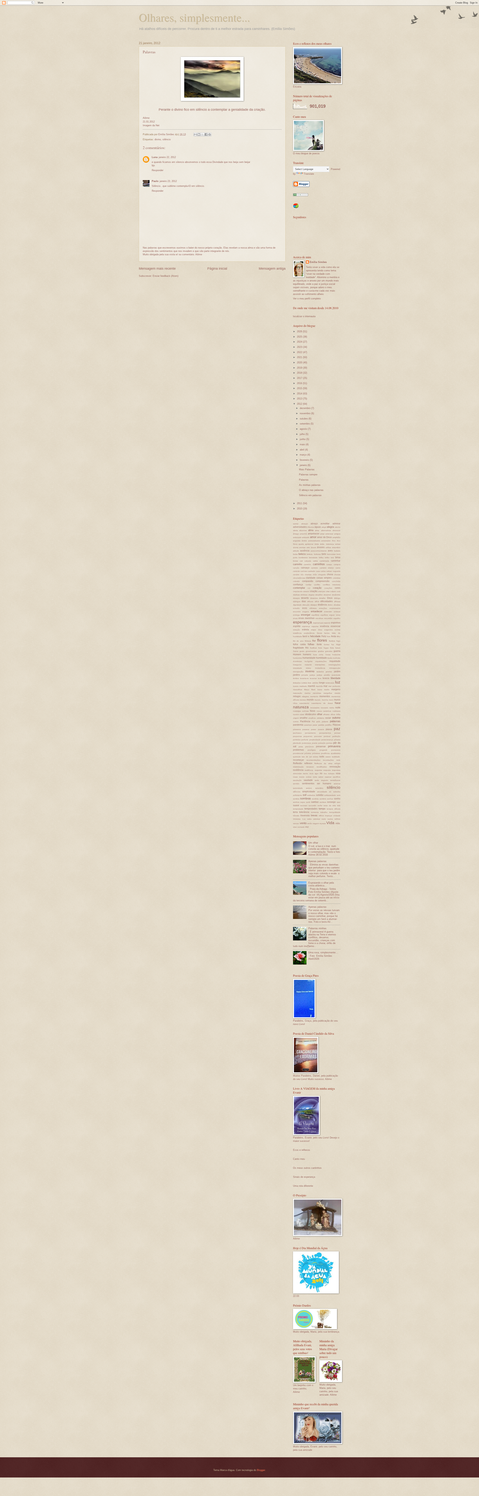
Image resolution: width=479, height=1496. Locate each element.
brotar (295, 561)
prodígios (312, 750)
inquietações (321, 661)
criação (313, 591)
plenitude (297, 743)
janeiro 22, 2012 (167, 157)
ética (320, 630)
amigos (337, 534)
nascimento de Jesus (322, 703)
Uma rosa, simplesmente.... (323, 952)
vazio (323, 819)
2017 (300, 378)
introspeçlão (298, 672)
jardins (296, 675)
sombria (315, 799)
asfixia (328, 547)
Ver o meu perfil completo (307, 298)
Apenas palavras (317, 861)
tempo (322, 808)
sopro (302, 802)
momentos (324, 696)
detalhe (322, 598)
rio (321, 773)
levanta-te (304, 678)
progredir (323, 750)
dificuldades (326, 601)
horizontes (297, 658)
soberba (336, 792)
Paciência (305, 721)
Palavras (304, 479)
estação (296, 630)
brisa (337, 557)
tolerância (304, 812)
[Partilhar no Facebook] (206, 134)
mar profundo (334, 686)
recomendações (313, 760)
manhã (311, 686)
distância (322, 605)
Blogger (261, 1470)
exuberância (309, 633)
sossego (331, 802)
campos (337, 564)
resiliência (298, 770)
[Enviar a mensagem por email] (195, 134)
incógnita (308, 661)
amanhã (303, 534)
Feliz (323, 636)
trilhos (321, 816)
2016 (300, 383)
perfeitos (296, 740)
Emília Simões (318, 262)
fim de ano (298, 641)
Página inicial (217, 268)
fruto (320, 648)
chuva (330, 574)
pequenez (307, 736)
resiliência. (309, 770)
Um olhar (313, 842)
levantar (313, 678)
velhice (337, 819)
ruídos (308, 777)
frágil (338, 644)
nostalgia (297, 711)
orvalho (303, 718)
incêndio (336, 658)
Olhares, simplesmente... (194, 17)
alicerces (303, 530)
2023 (300, 347)
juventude (336, 675)
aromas (302, 547)
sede (317, 780)
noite (337, 707)
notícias (305, 711)
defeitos (303, 595)
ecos (304, 608)
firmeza (308, 641)
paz (337, 728)
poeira (314, 743)
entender (328, 612)
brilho (327, 558)
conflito (317, 585)
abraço (314, 523)
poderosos (306, 743)
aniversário (326, 541)
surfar (320, 805)
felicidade (315, 636)
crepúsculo (297, 591)
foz (332, 644)
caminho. (308, 564)
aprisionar (309, 544)
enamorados (334, 608)
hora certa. (318, 655)
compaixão (307, 581)
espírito (296, 626)
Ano (333, 541)
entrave (337, 612)
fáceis (319, 633)
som (338, 795)
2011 (300, 503)
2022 (300, 352)
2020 (300, 362)
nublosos (336, 711)
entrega (296, 615)
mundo (310, 700)
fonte (319, 644)
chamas (308, 575)
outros (295, 722)
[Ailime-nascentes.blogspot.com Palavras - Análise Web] (296, 207)
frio (307, 648)
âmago (296, 534)
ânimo (304, 541)
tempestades (311, 809)
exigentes (328, 630)
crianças (321, 591)
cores (337, 588)
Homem (297, 654)
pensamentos (325, 733)
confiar (308, 585)
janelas (329, 672)
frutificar (313, 648)
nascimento (304, 703)
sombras (305, 798)
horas (328, 655)
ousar (328, 718)
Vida (330, 823)
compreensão (322, 581)
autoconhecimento (319, 551)
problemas (298, 750)
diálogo (337, 598)
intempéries (320, 665)
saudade (308, 780)
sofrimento (297, 795)
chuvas (337, 575)
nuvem (296, 714)
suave (296, 805)
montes (303, 700)
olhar (319, 714)
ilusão (329, 658)
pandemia (298, 725)
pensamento (310, 733)
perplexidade (315, 740)
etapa (313, 630)
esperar (327, 623)
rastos (328, 757)
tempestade (298, 809)
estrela (305, 630)
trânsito (296, 816)
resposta (327, 770)
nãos (295, 703)
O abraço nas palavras (311, 490)
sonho (337, 799)
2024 (300, 341)
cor (309, 588)
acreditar (325, 523)
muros (337, 700)
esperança (302, 622)
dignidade (297, 605)
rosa (338, 773)
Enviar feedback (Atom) (165, 276)
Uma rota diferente (303, 1185)
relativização (298, 767)
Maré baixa (316, 690)
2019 (300, 367)
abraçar (304, 524)
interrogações (334, 665)
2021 (300, 357)
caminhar (335, 561)
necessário (315, 708)
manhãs (319, 686)
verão (309, 823)
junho (303, 439)
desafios (319, 595)
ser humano (324, 783)
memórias (317, 693)
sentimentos (308, 783)
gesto (302, 651)
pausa (329, 729)
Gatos (295, 651)
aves (330, 551)
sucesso (303, 805)
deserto (305, 598)
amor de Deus (324, 537)
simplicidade (308, 791)
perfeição (336, 736)
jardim (337, 671)
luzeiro (296, 686)
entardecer (316, 611)
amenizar (329, 534)
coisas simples (324, 578)
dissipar (313, 605)
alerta (295, 530)
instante (308, 665)
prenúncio (309, 747)
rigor (316, 773)
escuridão (328, 618)
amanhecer (313, 534)
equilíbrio (315, 615)
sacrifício (336, 777)
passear (305, 729)
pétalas (337, 740)
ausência (304, 551)
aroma (295, 547)
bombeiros (303, 558)
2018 (300, 372)
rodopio (331, 773)
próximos (316, 753)
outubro (304, 418)
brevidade (313, 558)
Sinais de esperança (304, 1176)
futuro (337, 648)
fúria (332, 648)
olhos (332, 714)
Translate (309, 173)
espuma (315, 626)
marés (326, 690)
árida (317, 544)
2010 (300, 508)
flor (314, 640)
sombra (296, 799)
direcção (306, 605)
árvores (321, 547)
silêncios (296, 792)
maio (303, 444)
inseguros (297, 665)
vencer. (296, 823)
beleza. (310, 554)
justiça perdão (323, 675)
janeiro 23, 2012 (168, 181)
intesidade (297, 668)
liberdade (335, 678)
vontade (301, 827)
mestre (337, 693)
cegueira (336, 571)
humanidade (309, 658)
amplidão (336, 537)
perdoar (327, 736)
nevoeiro (324, 708)
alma (310, 530)
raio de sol (307, 757)
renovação (334, 767)
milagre (297, 696)
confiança (298, 584)
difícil (317, 601)
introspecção (334, 668)
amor (313, 537)
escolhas (319, 618)
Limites (304, 683)
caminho (297, 564)
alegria (330, 526)
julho (303, 434)
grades (321, 651)
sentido (296, 784)
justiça (312, 675)
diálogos (296, 601)
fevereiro (305, 460)
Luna (155, 157)
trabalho (323, 812)
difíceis (310, 601)
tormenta (315, 812)
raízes (315, 757)
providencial (298, 753)
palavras (335, 721)
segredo (324, 780)
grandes (328, 651)
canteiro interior (327, 568)
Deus (329, 598)
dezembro (305, 408)
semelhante (335, 780)
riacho (305, 773)
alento (337, 527)
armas (337, 544)
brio (332, 558)
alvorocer (336, 530)
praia (301, 747)
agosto (304, 428)
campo (329, 564)
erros (338, 615)
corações (328, 588)
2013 (300, 398)
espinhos (335, 623)
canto (337, 568)
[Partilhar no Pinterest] (209, 134)
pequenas (297, 736)
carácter (296, 571)
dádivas (296, 595)
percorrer (318, 736)
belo (324, 554)
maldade (303, 686)
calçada (307, 561)
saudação (297, 780)
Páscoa (336, 725)
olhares (326, 714)
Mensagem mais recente (157, 268)
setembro (305, 423)
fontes (326, 644)
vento (303, 823)
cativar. (329, 571)
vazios (330, 819)
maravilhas (297, 690)
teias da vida (330, 805)
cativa (323, 571)
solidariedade (330, 795)
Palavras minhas (317, 928)
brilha (321, 558)
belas (295, 554)
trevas (314, 815)
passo (313, 729)
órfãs (338, 714)
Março (306, 690)
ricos (311, 773)
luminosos (330, 683)
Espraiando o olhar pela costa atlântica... (321, 884)
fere (328, 636)
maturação (297, 693)
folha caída (299, 644)
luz (337, 682)
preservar (321, 746)
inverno (309, 671)
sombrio (323, 799)
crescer (306, 591)
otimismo (320, 718)
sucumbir (312, 805)
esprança (306, 626)
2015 (300, 388)
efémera (313, 608)
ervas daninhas (306, 618)
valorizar (316, 819)
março (303, 454)
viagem (316, 823)
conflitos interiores (331, 585)
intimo (308, 668)
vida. (337, 823)
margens (335, 689)
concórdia (336, 581)
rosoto (301, 777)
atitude (296, 551)
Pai (313, 722)
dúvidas (337, 605)
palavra (325, 722)
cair (301, 561)
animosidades (314, 541)
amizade (305, 537)
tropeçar (328, 816)
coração (317, 587)
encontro (297, 612)
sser (338, 802)
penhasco (297, 733)
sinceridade (322, 792)
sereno (309, 788)
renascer (310, 767)
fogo (338, 641)
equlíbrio (324, 615)
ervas (295, 618)
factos (326, 633)
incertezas (297, 661)
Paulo (155, 181)
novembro (305, 413)
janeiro (304, 465)
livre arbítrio (313, 683)
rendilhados (322, 767)
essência (324, 626)
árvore (313, 547)
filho (338, 636)
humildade (321, 658)
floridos (332, 641)
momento (314, 696)
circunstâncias (299, 578)
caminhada (324, 561)
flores (322, 640)
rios (325, 773)
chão (315, 575)
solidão (320, 795)
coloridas (336, 578)
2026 (300, 331)
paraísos (308, 725)
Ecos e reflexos (301, 1150)
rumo (315, 777)
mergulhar (328, 693)
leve (319, 678)
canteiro (314, 568)
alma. (317, 530)
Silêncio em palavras (310, 495)
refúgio (337, 763)
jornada (304, 675)
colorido (296, 581)
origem (296, 718)
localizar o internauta (304, 316)
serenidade (298, 788)
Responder (157, 170)
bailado (337, 551)
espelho (336, 618)
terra (295, 812)
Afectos (310, 527)
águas (318, 527)
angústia (296, 541)
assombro (336, 547)
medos (307, 693)
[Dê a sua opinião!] (199, 134)
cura (338, 591)
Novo (312, 711)
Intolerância (320, 668)
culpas (333, 591)
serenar (337, 784)
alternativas (326, 530)
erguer (332, 615)
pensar (337, 733)
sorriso (314, 802)
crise (328, 591)
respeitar (318, 770)
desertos (314, 598)
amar (322, 534)
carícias (303, 571)
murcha (325, 700)
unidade (336, 816)
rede (338, 760)
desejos (296, 598)
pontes (329, 743)
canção (296, 568)
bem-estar (331, 554)
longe (322, 683)
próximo (307, 753)
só (330, 792)
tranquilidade (334, 812)
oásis (302, 714)
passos (321, 729)
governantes (311, 651)
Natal (337, 703)
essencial (335, 626)
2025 (300, 336)
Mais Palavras (307, 469)
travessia (305, 815)
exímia (337, 630)
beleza (302, 554)
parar (315, 725)
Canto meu (299, 1159)
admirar (336, 523)
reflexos (308, 763)
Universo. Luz (299, 819)
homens (307, 654)
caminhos (319, 564)
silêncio (166, 139)
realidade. (336, 757)
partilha (328, 725)
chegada (322, 575)
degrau (311, 595)
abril (302, 449)
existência (297, 633)
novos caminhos (324, 711)
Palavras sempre (308, 474)
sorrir (308, 802)
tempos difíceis (333, 809)
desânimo (336, 595)
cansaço (305, 568)
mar (325, 686)
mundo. (318, 700)
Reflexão (297, 763)
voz (307, 827)
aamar (295, 524)
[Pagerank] (300, 195)
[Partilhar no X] (202, 134)
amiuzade (297, 537)
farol (305, 636)
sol (304, 794)
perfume (304, 740)
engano (305, 612)
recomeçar (298, 760)
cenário (296, 575)
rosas (295, 777)
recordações (328, 760)
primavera (334, 746)
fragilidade (298, 648)
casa (318, 571)
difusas (337, 601)
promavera (335, 750)
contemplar (299, 587)
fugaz (326, 648)
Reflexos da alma (323, 763)
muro (331, 700)
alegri (324, 527)
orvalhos (312, 718)
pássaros (297, 729)
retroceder (297, 773)
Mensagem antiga (272, 268)
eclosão (296, 608)
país (318, 722)
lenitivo (296, 678)
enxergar (305, 614)
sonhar (330, 799)
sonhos (296, 802)
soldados (311, 795)
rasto (321, 756)
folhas (311, 644)
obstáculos (310, 714)
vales (309, 819)
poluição (322, 743)
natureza (301, 707)
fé (308, 636)
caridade (311, 571)
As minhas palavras (310, 485)
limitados (296, 683)
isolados (320, 672)
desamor (327, 595)
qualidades (335, 753)
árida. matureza (327, 544)
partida (321, 725)
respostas (336, 770)
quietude (297, 757)
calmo (315, 561)
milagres (305, 696)
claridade (310, 578)
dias (304, 601)
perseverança (327, 740)
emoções (323, 608)
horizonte (336, 655)
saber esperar (324, 777)
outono (336, 717)
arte (308, 547)
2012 (300, 403)
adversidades (300, 527)
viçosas (322, 823)
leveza (326, 678)
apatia (301, 544)
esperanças (318, 623)
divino (158, 139)
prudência (325, 753)
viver (295, 827)
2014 (300, 393)
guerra (337, 651)
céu (302, 575)
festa (333, 636)
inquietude (334, 661)
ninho (331, 708)
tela (338, 805)
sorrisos (323, 802)
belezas (317, 554)
